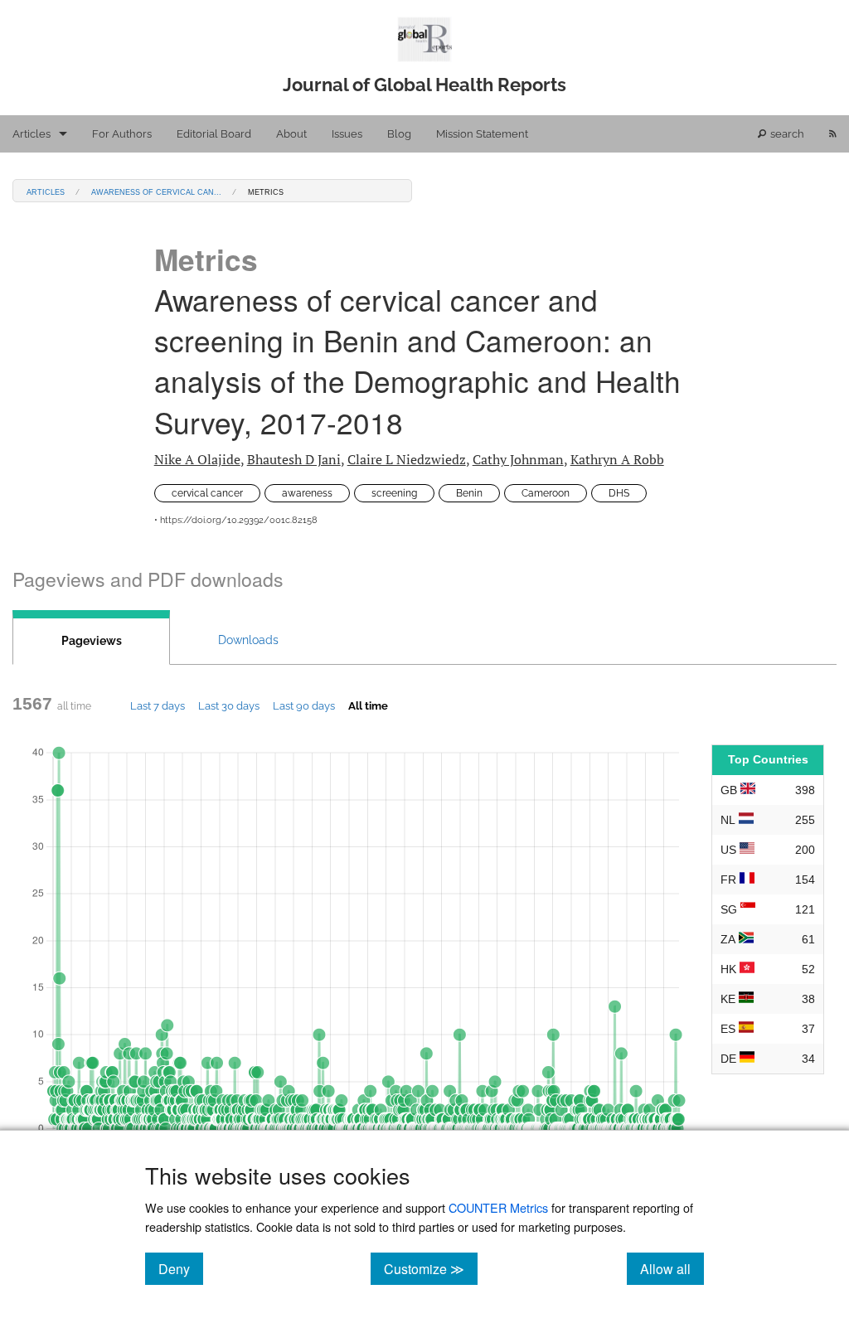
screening (394, 493)
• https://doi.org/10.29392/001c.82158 (236, 520)
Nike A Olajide (197, 459)
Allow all (672, 1268)
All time (368, 705)
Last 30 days (229, 705)
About (291, 134)
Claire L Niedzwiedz (406, 459)
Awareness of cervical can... (156, 191)
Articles (31, 134)
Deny (180, 1268)
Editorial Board (214, 134)
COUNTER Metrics (498, 1207)
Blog (399, 134)
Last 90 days (304, 705)
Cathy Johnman (518, 459)
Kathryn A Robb (617, 459)
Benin (469, 493)
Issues (347, 134)
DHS (619, 493)
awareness (307, 493)
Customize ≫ (431, 1268)
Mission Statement (482, 134)
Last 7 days (157, 705)
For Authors (122, 134)
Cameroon (546, 493)
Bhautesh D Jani (294, 459)
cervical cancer (207, 493)
